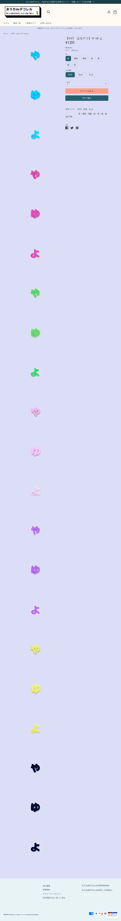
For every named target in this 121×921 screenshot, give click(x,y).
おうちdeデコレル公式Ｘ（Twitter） (97, 890)
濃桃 (76, 58)
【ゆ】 (80, 75)
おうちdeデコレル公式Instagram (95, 885)
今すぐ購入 (87, 98)
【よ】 (91, 75)
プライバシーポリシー (52, 894)
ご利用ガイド (30, 23)
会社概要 (46, 886)
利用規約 (46, 890)
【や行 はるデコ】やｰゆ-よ (20, 33)
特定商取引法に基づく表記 (54, 898)
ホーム (6, 23)
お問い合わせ (46, 23)
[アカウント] (109, 12)
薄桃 (84, 58)
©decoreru (68, 47)
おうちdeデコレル (19, 914)
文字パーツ (74, 50)
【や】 (70, 75)
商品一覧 (17, 23)
